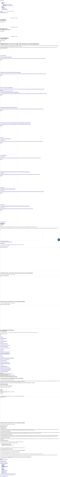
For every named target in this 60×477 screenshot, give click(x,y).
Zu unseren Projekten (2, 304)
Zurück (2, 3)
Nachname (1, 390)
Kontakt (28, 457)
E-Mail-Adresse (13, 391)
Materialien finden (7, 275)
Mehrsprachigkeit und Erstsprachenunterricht (8, 5)
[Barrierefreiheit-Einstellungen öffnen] (59, 240)
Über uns (1, 225)
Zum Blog (1, 333)
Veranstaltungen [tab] (4, 55)
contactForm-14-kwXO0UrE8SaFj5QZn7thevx (5, 391)
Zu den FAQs (6, 425)
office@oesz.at (6, 463)
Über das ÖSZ (3, 7)
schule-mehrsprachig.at (4, 471)
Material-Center (3, 2)
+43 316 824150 (2, 463)
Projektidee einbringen (7, 304)
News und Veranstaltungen (5, 9)
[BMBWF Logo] (8, 473)
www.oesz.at (7, 452)
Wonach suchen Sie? (9, 11)
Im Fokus (3, 6)
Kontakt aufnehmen (2, 425)
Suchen (12, 11)
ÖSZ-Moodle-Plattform (4, 472)
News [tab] (1, 55)
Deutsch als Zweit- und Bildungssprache (7, 4)
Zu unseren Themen (2, 275)
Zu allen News (2, 137)
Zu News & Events (5, 333)
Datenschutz (3, 469)
